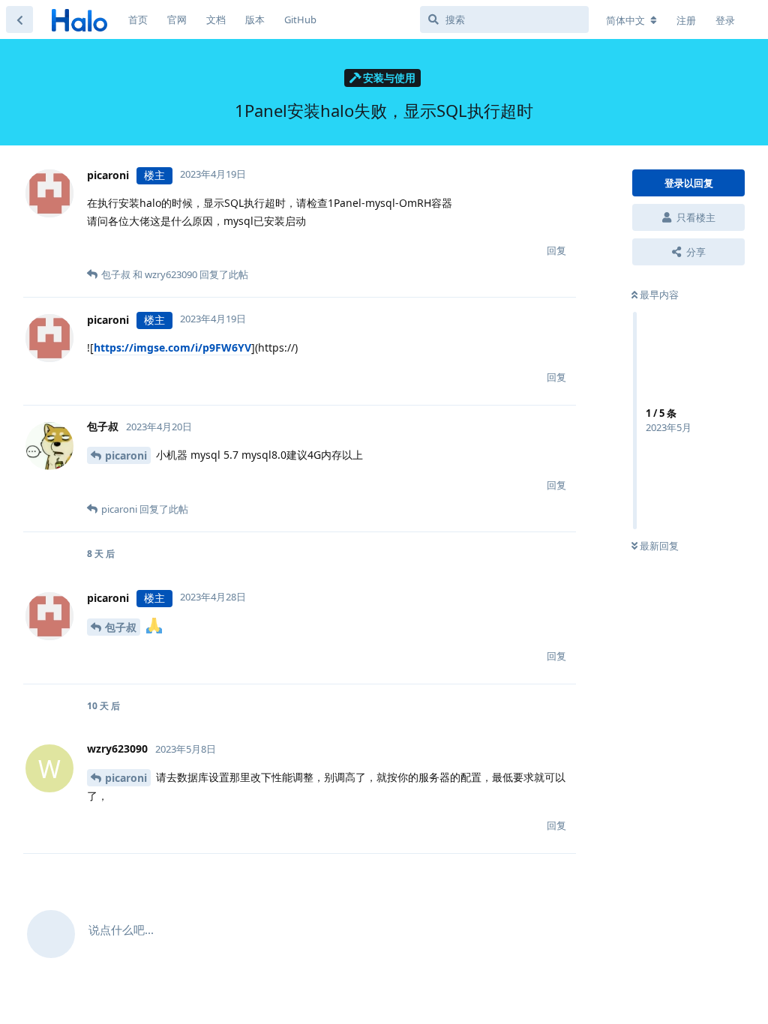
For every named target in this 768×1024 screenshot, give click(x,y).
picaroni (126, 455)
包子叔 (120, 627)
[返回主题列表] (19, 19)
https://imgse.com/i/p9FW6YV (172, 347)
